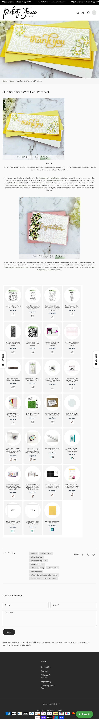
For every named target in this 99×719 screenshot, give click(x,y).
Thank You (41, 188)
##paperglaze (36, 571)
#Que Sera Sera (50, 579)
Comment (10, 612)
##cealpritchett (37, 564)
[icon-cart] (82, 12)
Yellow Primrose (15, 183)
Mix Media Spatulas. (44, 183)
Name (8, 605)
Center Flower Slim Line (54, 180)
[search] (78, 12)
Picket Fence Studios (53, 710)
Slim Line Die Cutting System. (49, 178)
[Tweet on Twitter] (88, 555)
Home (5, 81)
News (12, 81)
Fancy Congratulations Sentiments (16, 267)
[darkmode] (88, 12)
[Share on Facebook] (82, 555)
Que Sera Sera (23, 185)
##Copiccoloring (37, 568)
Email (56, 605)
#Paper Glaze (36, 579)
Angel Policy (46, 681)
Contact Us (45, 667)
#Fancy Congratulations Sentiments (44, 575)
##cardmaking (36, 557)
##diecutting (52, 568)
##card (34, 553)
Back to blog (10, 553)
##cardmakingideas (38, 561)
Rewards (44, 671)
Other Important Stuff (48, 686)
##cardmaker (45, 553)
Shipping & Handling (45, 676)
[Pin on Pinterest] (93, 555)
